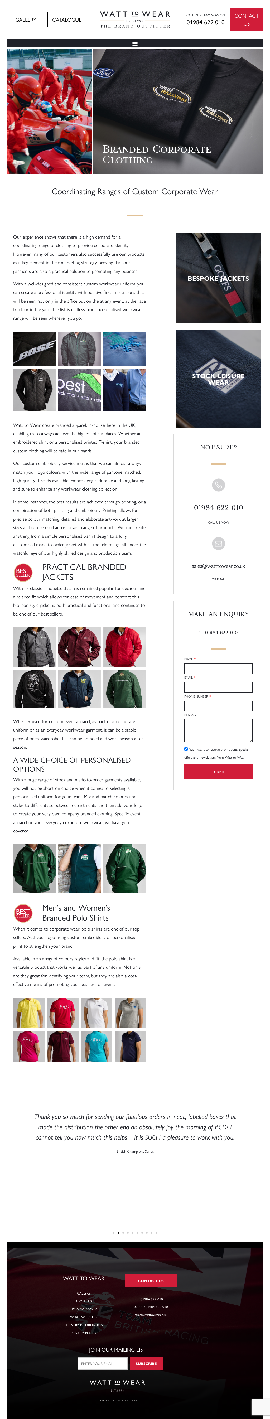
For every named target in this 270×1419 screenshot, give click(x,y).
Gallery (84, 1293)
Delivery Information (83, 1324)
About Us (83, 1301)
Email (189, 678)
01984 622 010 (206, 21)
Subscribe (146, 1363)
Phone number (196, 697)
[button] (135, 43)
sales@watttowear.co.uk (218, 565)
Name (189, 659)
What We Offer (84, 1316)
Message (190, 715)
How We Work (83, 1308)
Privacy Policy (84, 1332)
